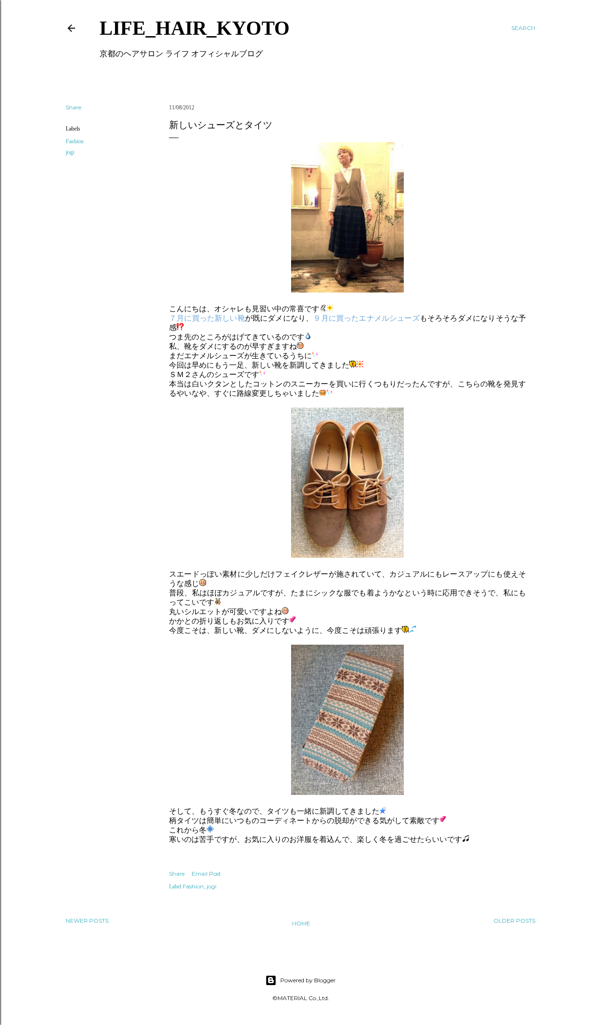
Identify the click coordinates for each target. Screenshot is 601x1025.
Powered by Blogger (308, 980)
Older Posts (514, 920)
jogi (70, 152)
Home (301, 923)
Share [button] (73, 107)
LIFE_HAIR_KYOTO (195, 28)
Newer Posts (87, 920)
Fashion (75, 141)
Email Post (206, 873)
